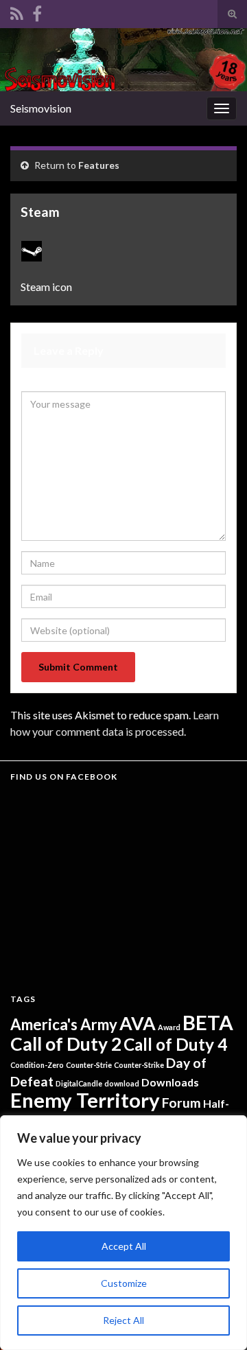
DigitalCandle (79, 1083)
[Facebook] (37, 11)
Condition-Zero (37, 1064)
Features (98, 165)
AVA (137, 1023)
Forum (181, 1102)
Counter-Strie (89, 1064)
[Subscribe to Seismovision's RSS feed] (16, 11)
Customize (124, 1283)
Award (169, 1027)
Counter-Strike (139, 1064)
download (121, 1083)
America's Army (63, 1024)
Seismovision (40, 108)
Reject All (123, 1320)
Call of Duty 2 (65, 1044)
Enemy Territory (85, 1100)
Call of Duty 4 (175, 1044)
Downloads (170, 1082)
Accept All (124, 1246)
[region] (123, 1232)
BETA (208, 1022)
